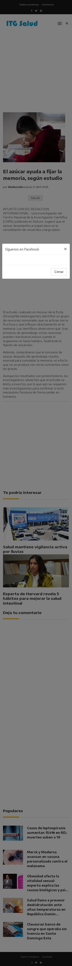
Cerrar (58, 272)
